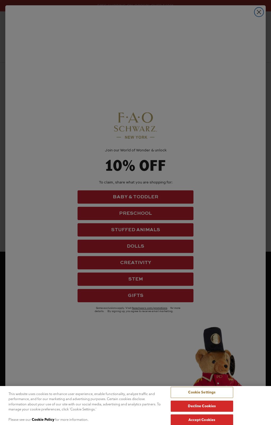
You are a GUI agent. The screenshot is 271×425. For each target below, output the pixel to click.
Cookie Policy (43, 419)
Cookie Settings (201, 392)
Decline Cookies (202, 406)
